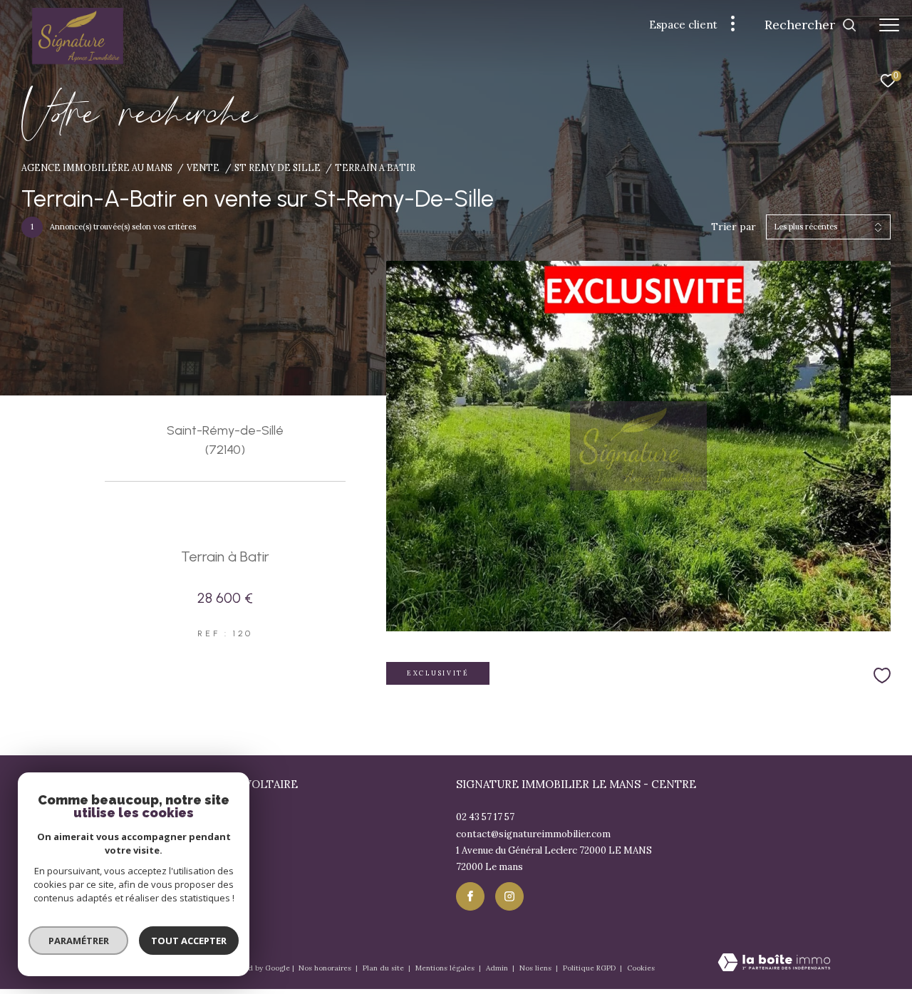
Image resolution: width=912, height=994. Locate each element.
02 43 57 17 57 (485, 817)
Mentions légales (446, 968)
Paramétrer (78, 940)
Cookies (641, 968)
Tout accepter (189, 940)
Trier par (733, 227)
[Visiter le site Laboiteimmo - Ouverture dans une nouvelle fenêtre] (774, 963)
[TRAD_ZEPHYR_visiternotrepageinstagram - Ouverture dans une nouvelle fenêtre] (509, 896)
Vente (203, 167)
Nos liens (536, 968)
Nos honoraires (326, 968)
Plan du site (384, 968)
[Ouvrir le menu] (889, 25)
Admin (498, 968)
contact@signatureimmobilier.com (533, 834)
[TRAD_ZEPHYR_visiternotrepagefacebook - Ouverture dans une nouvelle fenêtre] (470, 896)
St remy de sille (277, 167)
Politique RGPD (589, 968)
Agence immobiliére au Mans (96, 167)
